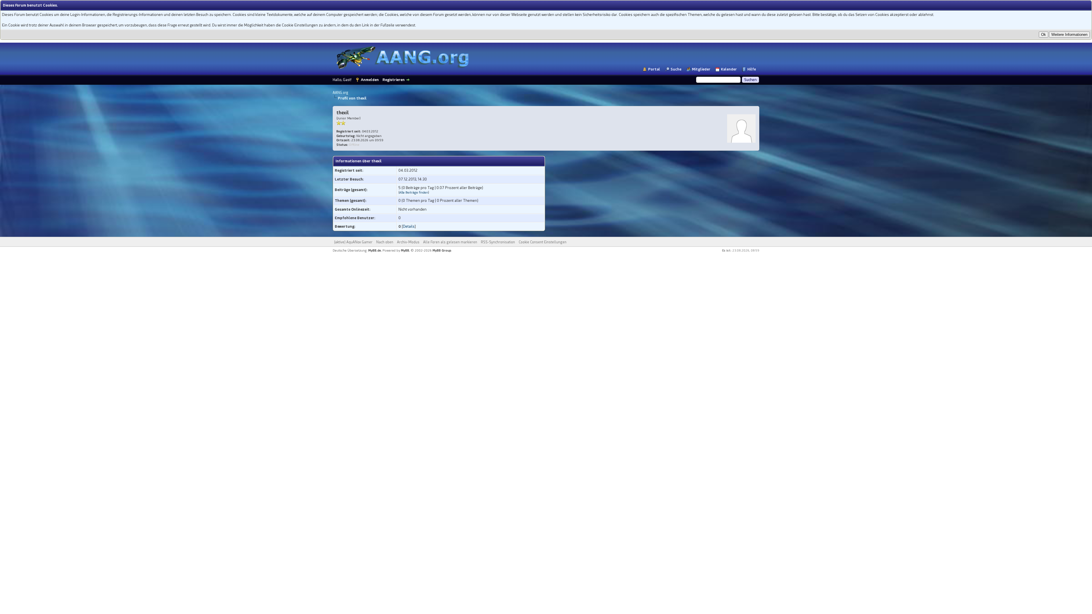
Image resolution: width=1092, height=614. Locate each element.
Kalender (729, 69)
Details (409, 226)
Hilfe (751, 69)
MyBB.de (374, 250)
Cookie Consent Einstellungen (542, 242)
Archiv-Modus (408, 242)
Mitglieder (701, 69)
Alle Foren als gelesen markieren (450, 242)
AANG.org (340, 93)
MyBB (405, 250)
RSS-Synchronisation (498, 242)
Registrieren (393, 80)
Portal (654, 69)
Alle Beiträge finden (413, 192)
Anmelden (370, 80)
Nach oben (384, 242)
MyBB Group (442, 250)
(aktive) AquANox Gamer (353, 242)
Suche (676, 69)
